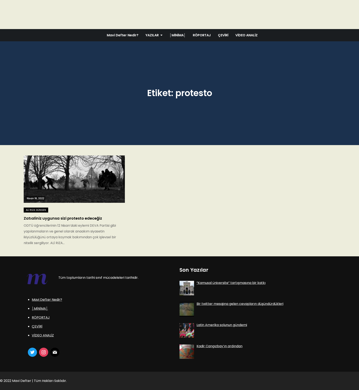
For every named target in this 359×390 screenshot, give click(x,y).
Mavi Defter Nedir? (122, 35)
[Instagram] (43, 352)
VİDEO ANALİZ (246, 35)
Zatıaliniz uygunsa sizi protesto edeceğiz (63, 218)
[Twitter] (32, 352)
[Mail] (54, 352)
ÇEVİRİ (223, 35)
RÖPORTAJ (202, 35)
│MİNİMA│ (178, 35)
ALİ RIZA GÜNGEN (36, 210)
